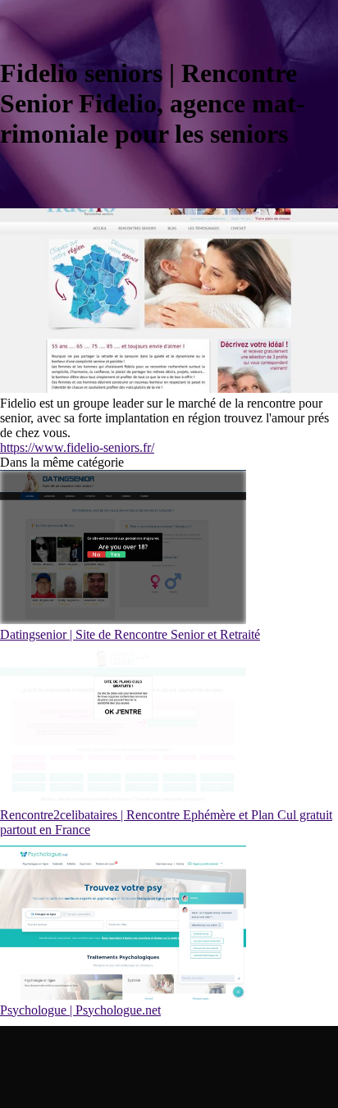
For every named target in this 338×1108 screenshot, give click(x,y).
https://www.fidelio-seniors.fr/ (77, 447)
